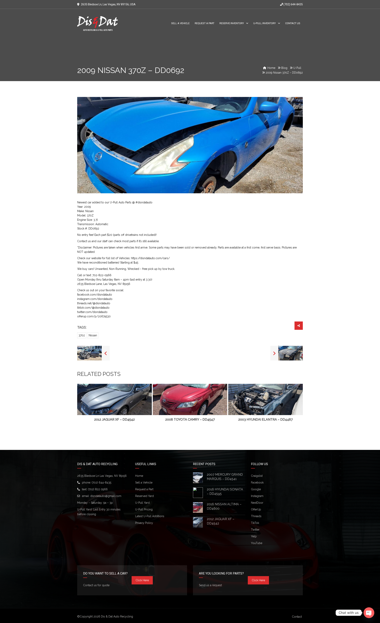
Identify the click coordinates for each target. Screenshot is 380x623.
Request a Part (144, 489)
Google (256, 489)
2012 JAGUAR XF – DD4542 (114, 419)
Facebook (257, 482)
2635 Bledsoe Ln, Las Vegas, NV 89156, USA (108, 4)
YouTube (256, 543)
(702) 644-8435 (293, 4)
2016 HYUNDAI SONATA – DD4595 (225, 491)
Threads (256, 516)
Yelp (254, 536)
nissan (93, 335)
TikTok (255, 522)
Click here (142, 580)
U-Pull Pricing (144, 509)
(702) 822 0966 (98, 489)
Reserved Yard (144, 496)
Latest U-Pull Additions (149, 516)
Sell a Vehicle (143, 482)
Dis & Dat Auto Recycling (117, 616)
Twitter (255, 529)
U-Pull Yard (142, 502)
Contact (297, 616)
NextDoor (257, 502)
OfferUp (256, 509)
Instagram (257, 496)
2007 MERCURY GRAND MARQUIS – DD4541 (225, 477)
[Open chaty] (369, 612)
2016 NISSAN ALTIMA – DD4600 (224, 506)
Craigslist (257, 475)
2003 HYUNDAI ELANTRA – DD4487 (265, 419)
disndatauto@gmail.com (105, 496)
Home (139, 475)
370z (82, 335)
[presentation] (86, 403)
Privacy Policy (144, 522)
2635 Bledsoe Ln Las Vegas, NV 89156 (102, 475)
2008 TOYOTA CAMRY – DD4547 (190, 419)
